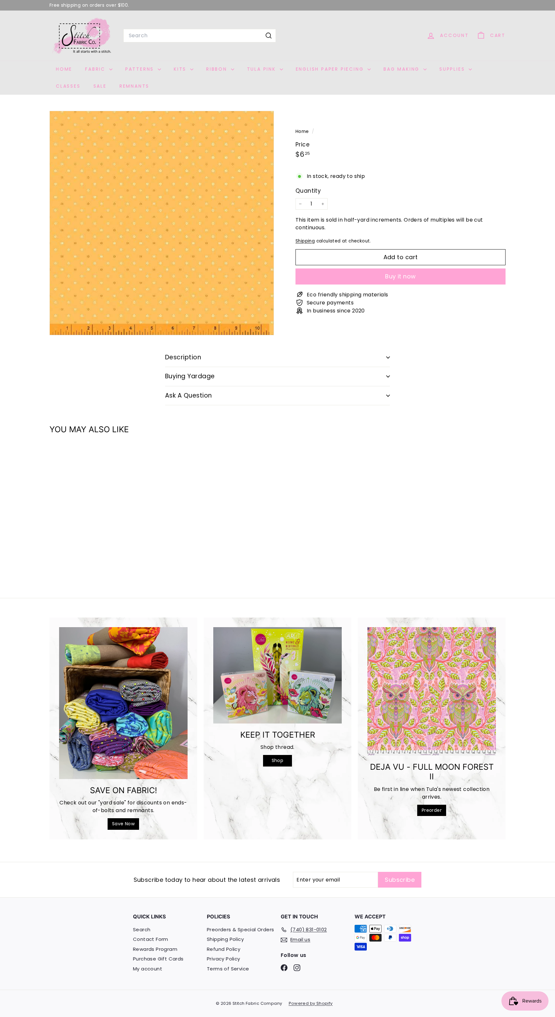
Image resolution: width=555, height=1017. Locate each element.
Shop (278, 760)
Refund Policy (223, 949)
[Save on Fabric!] (123, 703)
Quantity (308, 190)
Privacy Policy (223, 958)
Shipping (305, 241)
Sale (100, 86)
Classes (68, 86)
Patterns (140, 69)
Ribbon (217, 69)
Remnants (134, 86)
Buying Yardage (190, 376)
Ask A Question (188, 395)
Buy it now (400, 276)
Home (64, 69)
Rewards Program (155, 949)
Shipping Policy (225, 939)
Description (183, 357)
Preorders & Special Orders (240, 929)
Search (141, 929)
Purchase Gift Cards (158, 958)
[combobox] (199, 35)
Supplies (453, 69)
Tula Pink (262, 69)
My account (147, 968)
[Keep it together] (277, 675)
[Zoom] (162, 223)
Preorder (432, 810)
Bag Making (402, 69)
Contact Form (150, 939)
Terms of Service (228, 968)
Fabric (96, 69)
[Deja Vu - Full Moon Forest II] (431, 691)
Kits (181, 69)
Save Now (123, 823)
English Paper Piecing (331, 69)
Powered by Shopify (311, 1003)
